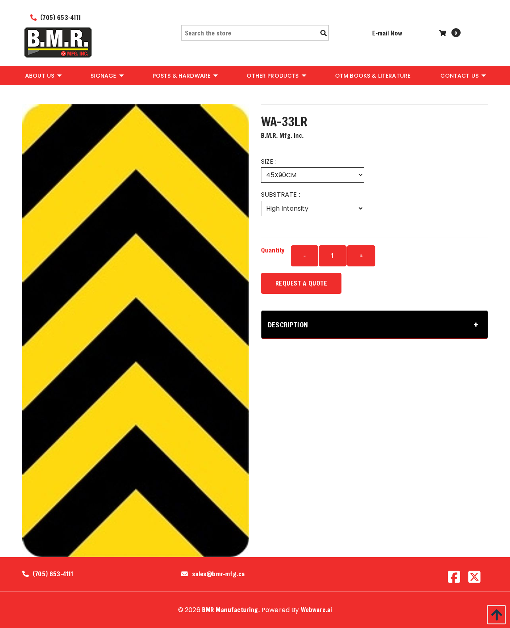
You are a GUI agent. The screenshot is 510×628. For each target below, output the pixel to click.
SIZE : (269, 161)
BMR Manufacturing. (231, 609)
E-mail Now (387, 33)
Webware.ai (316, 609)
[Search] (323, 33)
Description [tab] (288, 324)
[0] (443, 33)
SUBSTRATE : (280, 194)
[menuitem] (43, 75)
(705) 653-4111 (60, 17)
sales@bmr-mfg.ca (218, 574)
